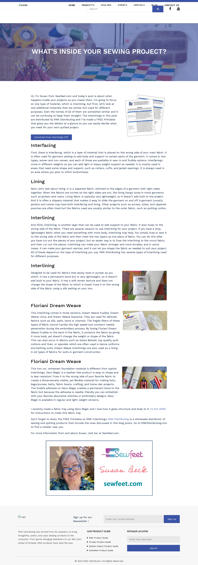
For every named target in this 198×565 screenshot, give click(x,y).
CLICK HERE (158, 408)
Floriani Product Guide (100, 542)
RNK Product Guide (98, 538)
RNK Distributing (118, 419)
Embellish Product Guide (101, 550)
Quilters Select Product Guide (103, 546)
